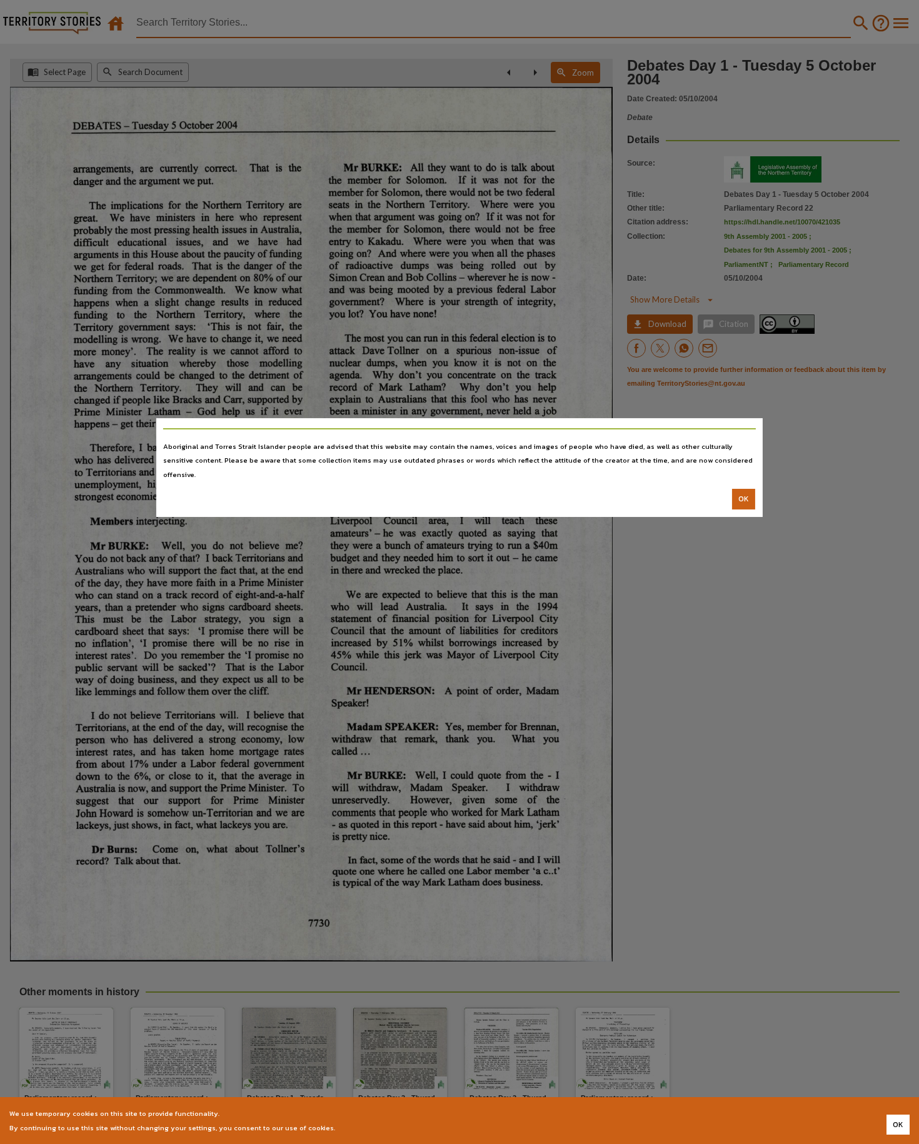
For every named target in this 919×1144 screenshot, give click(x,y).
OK (743, 498)
